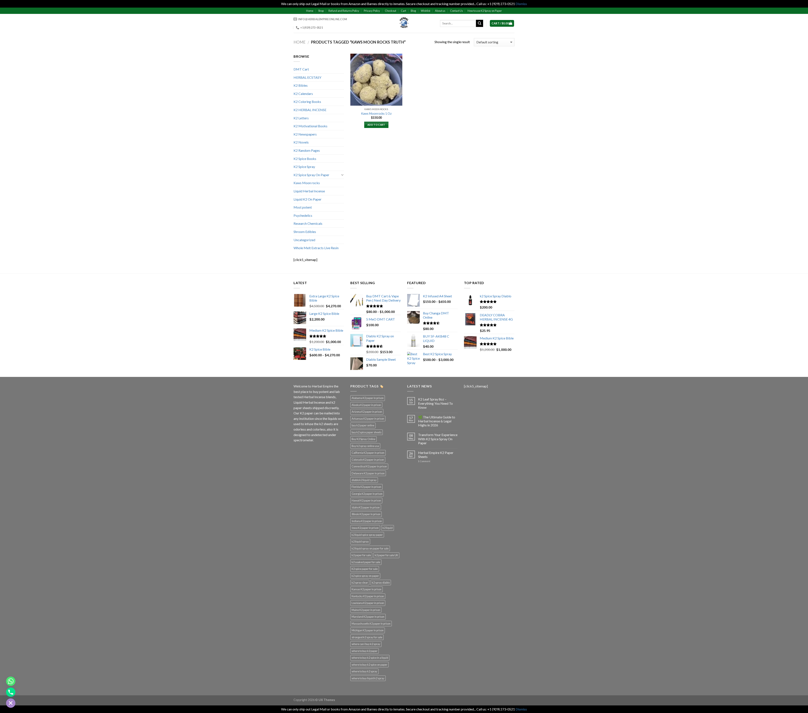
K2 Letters (301, 118)
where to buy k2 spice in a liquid (370, 657)
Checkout (390, 10)
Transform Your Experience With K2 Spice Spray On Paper (437, 439)
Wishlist (425, 10)
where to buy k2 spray (364, 671)
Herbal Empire (323, 386)
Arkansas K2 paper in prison (368, 418)
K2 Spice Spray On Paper (311, 175)
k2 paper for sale (361, 555)
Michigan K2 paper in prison (368, 630)
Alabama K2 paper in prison (368, 398)
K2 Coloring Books (307, 102)
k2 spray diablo (381, 582)
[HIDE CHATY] (10, 703)
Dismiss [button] (521, 4)
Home (309, 10)
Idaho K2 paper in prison (366, 507)
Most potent (303, 207)
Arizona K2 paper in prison (367, 411)
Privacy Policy (372, 10)
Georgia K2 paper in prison (367, 493)
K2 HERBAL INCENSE (310, 110)
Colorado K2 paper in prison (368, 459)
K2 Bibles (301, 85)
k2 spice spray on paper (365, 575)
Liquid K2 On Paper (308, 199)
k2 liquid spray (360, 541)
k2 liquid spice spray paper (367, 534)
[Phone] (10, 692)
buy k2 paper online (363, 425)
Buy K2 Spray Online (363, 439)
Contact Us (456, 10)
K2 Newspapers (305, 134)
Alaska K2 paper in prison (366, 405)
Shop (321, 10)
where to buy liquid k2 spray (368, 678)
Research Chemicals (308, 223)
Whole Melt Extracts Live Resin (316, 248)
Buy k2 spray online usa (365, 446)
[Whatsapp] (10, 681)
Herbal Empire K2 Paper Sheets (435, 455)
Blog (413, 10)
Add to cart (376, 124)
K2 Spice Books (305, 159)
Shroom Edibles (305, 232)
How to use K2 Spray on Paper (485, 10)
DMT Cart (301, 69)
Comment (424, 461)
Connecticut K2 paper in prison (369, 466)
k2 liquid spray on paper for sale (370, 548)
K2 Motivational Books (310, 126)
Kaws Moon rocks (307, 183)
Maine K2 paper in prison (366, 610)
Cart (403, 10)
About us (440, 10)
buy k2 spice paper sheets (366, 432)
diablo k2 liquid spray (364, 480)
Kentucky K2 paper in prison (368, 596)
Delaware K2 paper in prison (368, 473)
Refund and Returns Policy (343, 10)
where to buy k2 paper (364, 651)
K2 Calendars (303, 94)
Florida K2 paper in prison (366, 486)
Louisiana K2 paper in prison (368, 603)
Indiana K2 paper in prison (367, 521)
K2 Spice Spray (304, 167)
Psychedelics (303, 215)
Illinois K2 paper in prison (366, 514)
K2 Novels (301, 142)
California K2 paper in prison (368, 452)
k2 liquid (388, 527)
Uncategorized (304, 240)
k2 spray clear (360, 582)
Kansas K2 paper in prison (366, 589)
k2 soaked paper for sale (366, 562)
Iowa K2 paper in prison (365, 527)
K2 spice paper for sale (365, 569)
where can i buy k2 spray (366, 644)
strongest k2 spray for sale (367, 637)
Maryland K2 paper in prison (368, 616)
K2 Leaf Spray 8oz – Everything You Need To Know (435, 403)
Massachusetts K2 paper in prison (371, 623)
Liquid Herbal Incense (309, 191)
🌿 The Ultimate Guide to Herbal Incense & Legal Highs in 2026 (436, 421)
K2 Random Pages (307, 150)
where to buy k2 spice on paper (369, 664)
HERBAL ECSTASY (307, 77)
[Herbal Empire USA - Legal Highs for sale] (404, 23)
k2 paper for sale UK (386, 555)
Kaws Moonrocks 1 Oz (376, 113)
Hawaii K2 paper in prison (366, 500)
